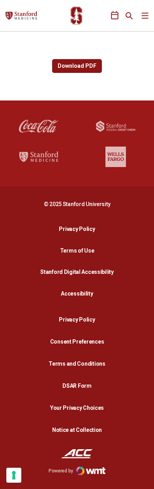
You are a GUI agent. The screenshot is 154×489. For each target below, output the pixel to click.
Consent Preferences (77, 341)
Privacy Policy (79, 228)
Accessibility (79, 293)
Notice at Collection (77, 430)
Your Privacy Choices (77, 408)
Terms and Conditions (77, 364)
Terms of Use (77, 250)
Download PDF (77, 66)
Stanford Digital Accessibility (79, 271)
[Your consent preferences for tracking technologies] (13, 475)
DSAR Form (76, 386)
